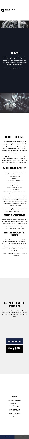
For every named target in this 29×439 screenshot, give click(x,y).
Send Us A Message (22, 436)
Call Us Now (7, 436)
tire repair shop (20, 174)
